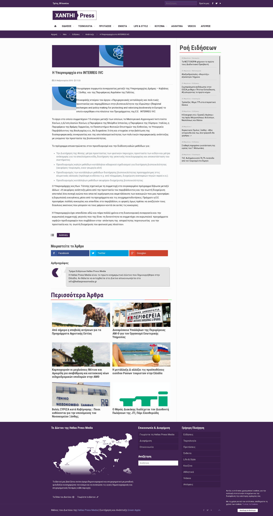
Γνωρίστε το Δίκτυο (86, 497)
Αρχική (54, 34)
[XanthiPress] (74, 14)
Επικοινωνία (147, 447)
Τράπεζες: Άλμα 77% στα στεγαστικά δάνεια (199, 102)
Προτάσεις (189, 447)
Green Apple (134, 510)
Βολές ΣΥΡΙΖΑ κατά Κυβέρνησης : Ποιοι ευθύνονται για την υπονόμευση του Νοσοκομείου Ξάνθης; (76, 413)
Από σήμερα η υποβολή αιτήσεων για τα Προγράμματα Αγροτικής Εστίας (76, 331)
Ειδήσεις (76, 34)
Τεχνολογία (189, 440)
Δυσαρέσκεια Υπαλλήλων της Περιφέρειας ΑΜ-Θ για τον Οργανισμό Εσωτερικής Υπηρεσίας (138, 333)
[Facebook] (212, 3)
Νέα (64, 34)
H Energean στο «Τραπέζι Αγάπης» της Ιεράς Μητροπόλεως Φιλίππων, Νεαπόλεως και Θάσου (198, 115)
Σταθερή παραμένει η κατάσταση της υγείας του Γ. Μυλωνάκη (198, 145)
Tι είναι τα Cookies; (250, 504)
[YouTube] (220, 3)
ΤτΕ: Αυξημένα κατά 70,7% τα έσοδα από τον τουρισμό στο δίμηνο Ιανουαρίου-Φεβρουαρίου (198, 159)
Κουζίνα (187, 465)
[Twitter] (216, 3)
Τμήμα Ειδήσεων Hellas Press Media (87, 271)
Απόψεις (188, 484)
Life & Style (189, 459)
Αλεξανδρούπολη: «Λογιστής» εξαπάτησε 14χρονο (195, 74)
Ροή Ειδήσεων (198, 47)
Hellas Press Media (88, 510)
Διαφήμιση (146, 440)
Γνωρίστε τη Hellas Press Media (157, 434)
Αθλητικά (188, 471)
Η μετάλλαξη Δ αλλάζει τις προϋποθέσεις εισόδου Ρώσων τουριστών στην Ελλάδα (138, 371)
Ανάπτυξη (89, 34)
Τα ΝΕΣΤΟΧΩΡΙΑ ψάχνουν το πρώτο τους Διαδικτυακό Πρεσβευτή (198, 61)
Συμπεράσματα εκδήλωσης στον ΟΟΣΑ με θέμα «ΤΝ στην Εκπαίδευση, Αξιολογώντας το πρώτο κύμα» (198, 88)
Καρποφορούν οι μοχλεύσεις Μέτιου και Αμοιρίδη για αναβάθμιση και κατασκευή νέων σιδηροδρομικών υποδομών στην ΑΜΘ (80, 373)
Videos (187, 478)
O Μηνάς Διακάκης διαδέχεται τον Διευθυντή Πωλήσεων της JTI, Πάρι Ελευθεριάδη (140, 411)
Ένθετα (187, 453)
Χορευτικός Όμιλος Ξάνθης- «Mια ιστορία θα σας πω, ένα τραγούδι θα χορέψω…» (198, 131)
